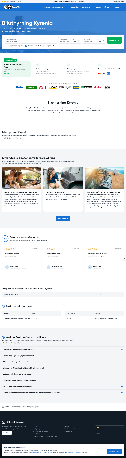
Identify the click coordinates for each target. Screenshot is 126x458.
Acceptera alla (114, 451)
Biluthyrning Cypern (18, 407)
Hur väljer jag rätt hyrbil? (40, 431)
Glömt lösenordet (69, 429)
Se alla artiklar (63, 219)
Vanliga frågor (74, 7)
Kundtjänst (86, 7)
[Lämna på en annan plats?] (5, 46)
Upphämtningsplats (11, 39)
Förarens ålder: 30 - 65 (35, 46)
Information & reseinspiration (53, 7)
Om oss (35, 426)
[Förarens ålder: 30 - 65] (26, 46)
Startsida (7, 407)
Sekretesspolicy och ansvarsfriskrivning (45, 436)
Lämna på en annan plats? (14, 46)
